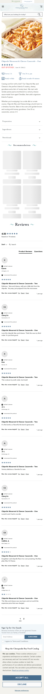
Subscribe (32, 637)
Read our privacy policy (20, 670)
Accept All (21, 678)
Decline (22, 684)
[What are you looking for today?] (39, 14)
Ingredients (6, 129)
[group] (22, 234)
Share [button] (27, 293)
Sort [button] (4, 244)
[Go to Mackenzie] (16, 1)
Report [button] (23, 293)
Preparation (7, 121)
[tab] (25, 252)
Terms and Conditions (20, 641)
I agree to (16, 641)
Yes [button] (19, 293)
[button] (3, 6)
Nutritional (6, 137)
